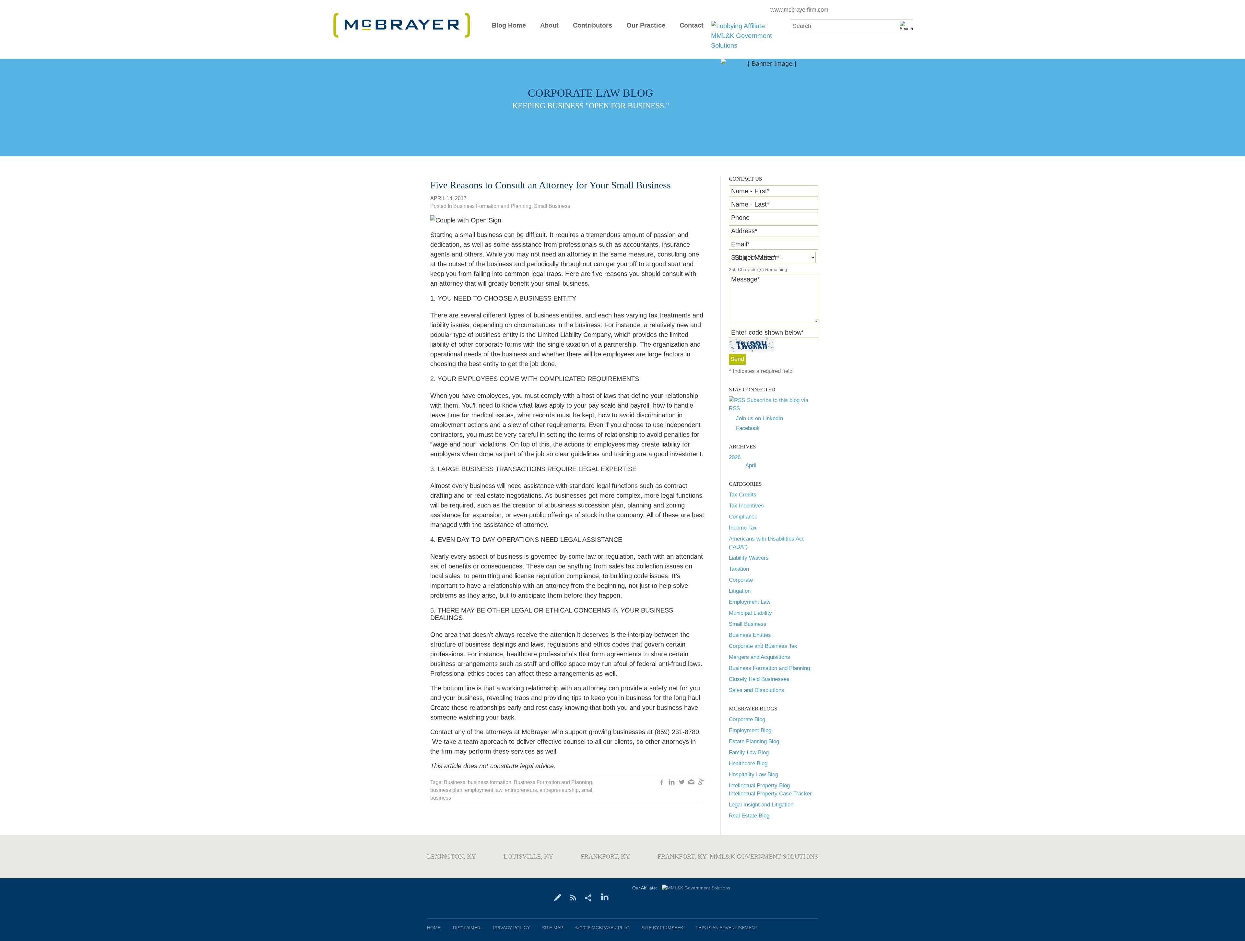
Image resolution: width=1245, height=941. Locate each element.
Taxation (739, 569)
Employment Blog (750, 730)
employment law (483, 790)
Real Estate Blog (749, 816)
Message (745, 279)
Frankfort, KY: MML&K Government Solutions (738, 856)
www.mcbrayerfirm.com (799, 9)
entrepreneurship (559, 790)
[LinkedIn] (605, 897)
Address (744, 230)
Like (662, 782)
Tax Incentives (746, 506)
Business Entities (750, 635)
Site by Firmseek (662, 927)
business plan (446, 790)
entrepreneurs (521, 790)
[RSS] (573, 897)
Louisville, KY (528, 856)
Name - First (750, 191)
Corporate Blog (747, 719)
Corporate (741, 580)
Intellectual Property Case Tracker (770, 794)
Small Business (747, 624)
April (750, 465)
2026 (735, 457)
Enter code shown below (767, 332)
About (549, 25)
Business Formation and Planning (769, 668)
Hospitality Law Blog (753, 774)
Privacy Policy (511, 927)
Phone (740, 217)
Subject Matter (753, 257)
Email (740, 244)
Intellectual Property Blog (759, 785)
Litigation (740, 591)
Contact (692, 25)
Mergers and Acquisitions (759, 657)
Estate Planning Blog (754, 741)
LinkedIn (672, 782)
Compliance (743, 517)
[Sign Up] (558, 897)
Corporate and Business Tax (763, 646)
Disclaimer (466, 927)
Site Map (552, 927)
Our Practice (645, 25)
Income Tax (743, 528)
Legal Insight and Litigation (761, 805)
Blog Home (509, 25)
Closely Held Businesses (759, 679)
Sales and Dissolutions (756, 690)
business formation (489, 782)
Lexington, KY (451, 856)
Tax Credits (742, 495)
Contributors (592, 25)
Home (434, 927)
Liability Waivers (749, 558)
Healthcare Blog (748, 763)
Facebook (748, 428)
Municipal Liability (750, 613)
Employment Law (749, 602)
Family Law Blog (749, 752)
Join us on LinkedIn (759, 418)
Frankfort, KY (605, 856)
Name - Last (750, 204)
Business (454, 782)
